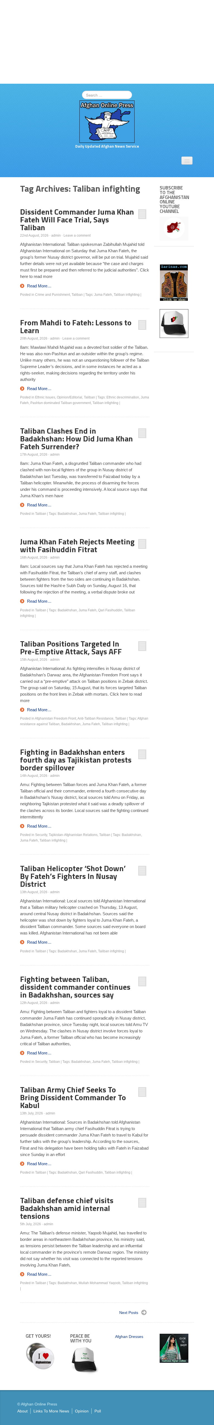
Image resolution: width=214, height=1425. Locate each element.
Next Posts (128, 1312)
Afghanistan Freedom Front (55, 718)
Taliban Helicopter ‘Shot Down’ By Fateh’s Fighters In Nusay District (73, 876)
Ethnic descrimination (122, 397)
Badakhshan (67, 514)
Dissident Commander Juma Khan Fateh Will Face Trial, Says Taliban (77, 219)
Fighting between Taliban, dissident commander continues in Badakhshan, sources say (75, 987)
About (22, 1411)
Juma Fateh (103, 295)
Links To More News (51, 1411)
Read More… (39, 285)
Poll (97, 1411)
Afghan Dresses (129, 1336)
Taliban (77, 295)
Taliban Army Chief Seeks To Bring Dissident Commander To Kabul (73, 1097)
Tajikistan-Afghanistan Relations (73, 835)
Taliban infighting (127, 295)
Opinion (82, 1411)
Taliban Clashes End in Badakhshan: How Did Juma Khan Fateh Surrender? (76, 438)
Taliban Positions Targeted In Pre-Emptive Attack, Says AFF (71, 647)
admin (56, 235)
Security (41, 835)
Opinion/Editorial (69, 397)
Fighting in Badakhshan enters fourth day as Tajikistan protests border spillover (76, 759)
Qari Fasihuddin (110, 610)
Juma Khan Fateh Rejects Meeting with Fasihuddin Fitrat (77, 545)
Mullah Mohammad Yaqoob (99, 1283)
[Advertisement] (107, 42)
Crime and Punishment (52, 295)
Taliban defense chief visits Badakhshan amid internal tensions (66, 1208)
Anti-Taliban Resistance (95, 718)
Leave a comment (77, 235)
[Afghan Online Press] (107, 121)
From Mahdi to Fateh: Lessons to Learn (76, 326)
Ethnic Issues (45, 397)
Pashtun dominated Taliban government (60, 403)
